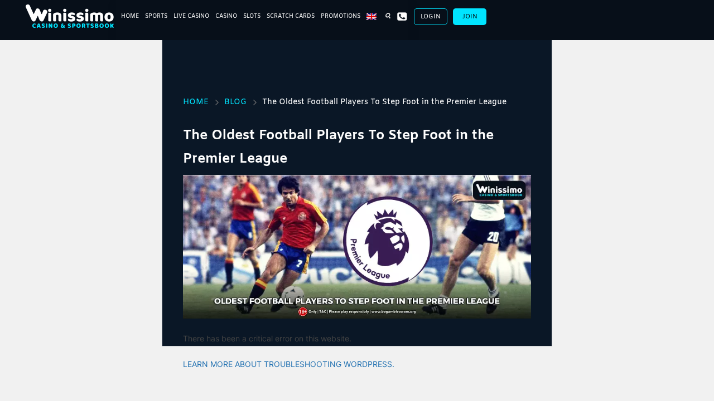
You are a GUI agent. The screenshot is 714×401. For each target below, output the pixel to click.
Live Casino (191, 16)
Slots (251, 16)
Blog (235, 102)
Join (469, 17)
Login (431, 17)
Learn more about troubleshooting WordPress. (288, 364)
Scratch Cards (291, 16)
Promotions (340, 16)
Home (130, 16)
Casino (226, 16)
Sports (156, 16)
